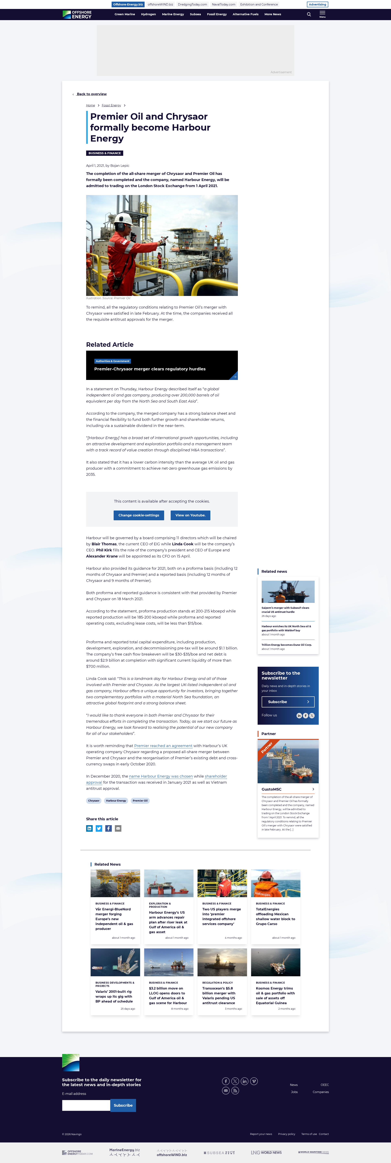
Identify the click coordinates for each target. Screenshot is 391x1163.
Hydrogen (148, 14)
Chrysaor (93, 801)
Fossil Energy (217, 14)
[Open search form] (309, 14)
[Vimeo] (254, 1081)
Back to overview (91, 94)
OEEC (325, 1085)
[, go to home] (77, 15)
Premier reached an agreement (163, 746)
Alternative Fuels (245, 14)
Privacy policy (286, 1134)
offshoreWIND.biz (160, 4)
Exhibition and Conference (259, 4)
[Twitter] (312, 715)
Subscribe (277, 702)
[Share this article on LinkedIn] (89, 828)
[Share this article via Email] (118, 828)
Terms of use (309, 1134)
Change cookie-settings (139, 515)
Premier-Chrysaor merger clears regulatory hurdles (150, 369)
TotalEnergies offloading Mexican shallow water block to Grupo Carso (275, 916)
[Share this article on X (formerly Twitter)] (99, 828)
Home (90, 105)
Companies (321, 1092)
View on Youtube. (190, 515)
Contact (324, 1134)
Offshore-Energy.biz (128, 4)
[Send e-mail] (226, 1090)
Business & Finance (105, 153)
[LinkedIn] (299, 715)
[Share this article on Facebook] (108, 828)
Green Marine (125, 14)
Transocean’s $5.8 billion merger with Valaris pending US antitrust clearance (218, 995)
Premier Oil (140, 801)
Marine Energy (173, 14)
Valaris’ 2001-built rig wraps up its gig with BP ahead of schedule (114, 996)
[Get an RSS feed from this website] (235, 1090)
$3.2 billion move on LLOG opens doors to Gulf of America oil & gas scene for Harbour (168, 995)
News (294, 1085)
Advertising (317, 4)
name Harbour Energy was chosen (161, 776)
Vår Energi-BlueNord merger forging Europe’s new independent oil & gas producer (114, 919)
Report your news (261, 1134)
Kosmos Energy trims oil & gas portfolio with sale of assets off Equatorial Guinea (275, 995)
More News (273, 14)
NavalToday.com (223, 4)
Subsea (195, 14)
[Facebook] (305, 715)
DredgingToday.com (192, 4)
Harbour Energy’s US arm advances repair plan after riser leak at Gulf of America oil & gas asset (168, 922)
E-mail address (74, 1094)
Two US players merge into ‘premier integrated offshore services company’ (221, 916)
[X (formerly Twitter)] (235, 1081)
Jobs (294, 1092)
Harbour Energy (116, 801)
